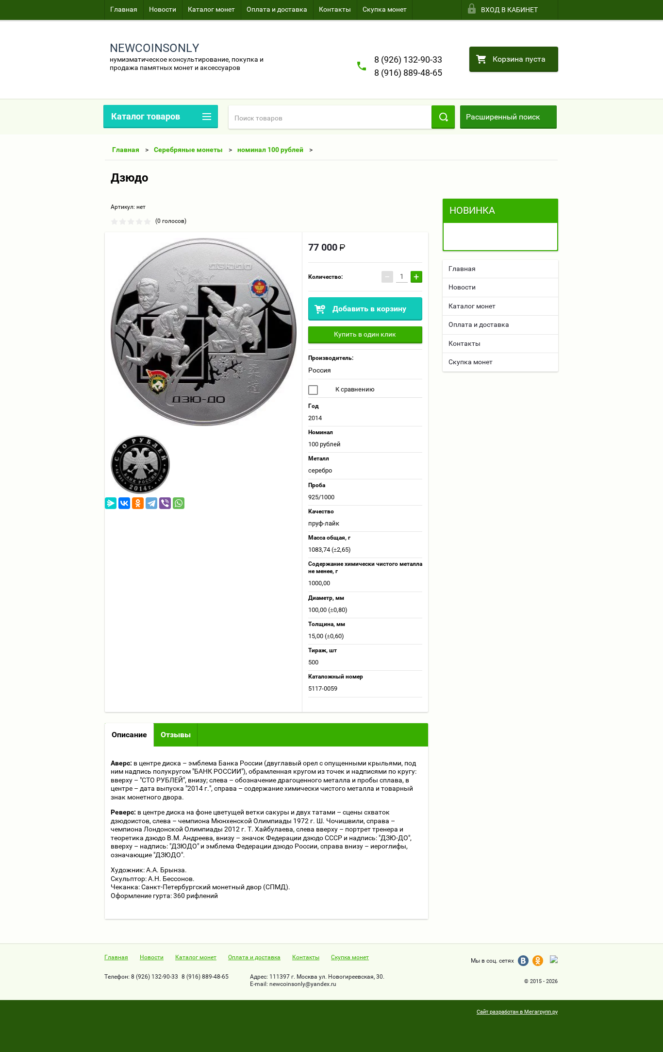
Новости (162, 9)
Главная (123, 9)
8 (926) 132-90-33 (408, 59)
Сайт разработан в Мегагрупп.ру (517, 1012)
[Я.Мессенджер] (110, 503)
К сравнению (354, 389)
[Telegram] (151, 503)
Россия (319, 370)
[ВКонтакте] (124, 503)
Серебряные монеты (188, 149)
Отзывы (176, 734)
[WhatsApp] (178, 503)
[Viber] (165, 503)
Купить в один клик (365, 334)
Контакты (335, 9)
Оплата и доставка (277, 9)
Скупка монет (385, 9)
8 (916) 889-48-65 (408, 73)
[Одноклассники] (138, 503)
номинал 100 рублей (270, 149)
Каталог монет (211, 9)
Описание (129, 734)
